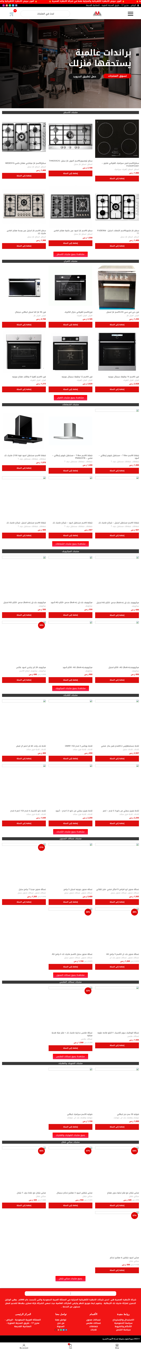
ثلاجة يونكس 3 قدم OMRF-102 (78, 746)
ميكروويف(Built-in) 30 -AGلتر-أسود (77, 667)
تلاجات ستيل (128, 749)
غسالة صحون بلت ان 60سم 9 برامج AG (122, 954)
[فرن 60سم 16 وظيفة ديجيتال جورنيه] (117, 352)
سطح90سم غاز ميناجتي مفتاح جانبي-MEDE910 (25, 163)
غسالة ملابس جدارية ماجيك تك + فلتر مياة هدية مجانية (72, 1034)
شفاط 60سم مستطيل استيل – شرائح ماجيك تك (118, 523)
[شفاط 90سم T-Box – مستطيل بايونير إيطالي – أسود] (117, 431)
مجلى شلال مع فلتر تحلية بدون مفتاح (123, 1193)
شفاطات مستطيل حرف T (121, 461)
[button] (117, 178)
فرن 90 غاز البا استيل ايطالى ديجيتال (30, 312)
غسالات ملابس (133, 1036)
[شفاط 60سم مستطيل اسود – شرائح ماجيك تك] (70, 498)
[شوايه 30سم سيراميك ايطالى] (70, 1090)
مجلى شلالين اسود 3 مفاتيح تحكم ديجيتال (74, 1193)
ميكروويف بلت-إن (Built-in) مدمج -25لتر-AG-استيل (118, 602)
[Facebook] (16, 5)
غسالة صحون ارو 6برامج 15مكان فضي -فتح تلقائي (117, 889)
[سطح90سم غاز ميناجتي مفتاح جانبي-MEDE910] (24, 139)
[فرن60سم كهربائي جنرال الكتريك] (70, 287)
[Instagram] (3, 5)
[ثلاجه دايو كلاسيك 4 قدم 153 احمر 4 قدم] (24, 786)
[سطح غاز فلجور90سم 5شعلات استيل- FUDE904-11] (117, 206)
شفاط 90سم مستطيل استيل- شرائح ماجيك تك (26, 523)
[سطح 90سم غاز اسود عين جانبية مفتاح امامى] (70, 206)
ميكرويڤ (135, 606)
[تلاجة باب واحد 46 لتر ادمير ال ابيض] (24, 721)
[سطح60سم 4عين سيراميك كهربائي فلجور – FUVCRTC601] (117, 139)
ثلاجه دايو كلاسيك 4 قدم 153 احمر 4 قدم (28, 811)
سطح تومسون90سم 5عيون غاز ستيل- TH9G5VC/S (70, 161)
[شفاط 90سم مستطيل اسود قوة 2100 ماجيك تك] (24, 431)
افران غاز (130, 315)
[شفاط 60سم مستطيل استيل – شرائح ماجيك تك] (117, 498)
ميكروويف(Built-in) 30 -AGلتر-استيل (124, 667)
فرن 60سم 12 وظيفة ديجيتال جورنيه (77, 377)
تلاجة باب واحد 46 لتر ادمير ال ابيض (31, 746)
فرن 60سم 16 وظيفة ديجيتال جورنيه (123, 377)
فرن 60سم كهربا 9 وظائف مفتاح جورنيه (29, 377)
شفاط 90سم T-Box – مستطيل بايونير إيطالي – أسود (119, 457)
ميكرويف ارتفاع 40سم (28, 671)
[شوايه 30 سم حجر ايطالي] (117, 1090)
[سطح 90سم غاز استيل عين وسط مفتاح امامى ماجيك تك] (24, 206)
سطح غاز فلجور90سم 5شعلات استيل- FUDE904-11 (118, 232)
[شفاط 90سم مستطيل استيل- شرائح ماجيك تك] (24, 498)
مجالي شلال (134, 1196)
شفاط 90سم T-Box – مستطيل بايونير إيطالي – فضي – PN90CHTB (72, 457)
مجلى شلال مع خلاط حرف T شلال (31, 1193)
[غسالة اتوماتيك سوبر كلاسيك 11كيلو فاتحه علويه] (117, 1008)
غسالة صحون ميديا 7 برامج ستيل (32, 889)
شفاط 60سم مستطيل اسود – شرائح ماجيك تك (72, 523)
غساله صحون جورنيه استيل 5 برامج (78, 889)
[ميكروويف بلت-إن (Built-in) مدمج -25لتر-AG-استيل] (117, 578)
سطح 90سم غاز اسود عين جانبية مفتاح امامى (73, 230)
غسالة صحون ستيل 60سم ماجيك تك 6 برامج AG (72, 954)
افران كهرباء (82, 315)
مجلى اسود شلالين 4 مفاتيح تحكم (124, 1258)
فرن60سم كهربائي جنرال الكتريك (78, 312)
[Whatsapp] (10, 5)
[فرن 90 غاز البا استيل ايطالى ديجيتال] (24, 287)
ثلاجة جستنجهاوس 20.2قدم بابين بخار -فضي (120, 746)
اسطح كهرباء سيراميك (123, 169)
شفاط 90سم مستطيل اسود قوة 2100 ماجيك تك (25, 455)
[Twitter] (13, 5)
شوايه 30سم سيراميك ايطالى (79, 1114)
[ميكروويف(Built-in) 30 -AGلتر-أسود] (70, 643)
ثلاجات (136, 749)
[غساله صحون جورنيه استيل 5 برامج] (70, 865)
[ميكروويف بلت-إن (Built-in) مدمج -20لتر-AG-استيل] (24, 578)
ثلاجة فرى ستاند (79, 749)
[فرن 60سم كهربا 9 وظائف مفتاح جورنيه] (24, 352)
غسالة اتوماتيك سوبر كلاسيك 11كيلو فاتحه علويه (118, 1033)
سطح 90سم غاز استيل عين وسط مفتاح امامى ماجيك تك (26, 232)
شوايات (116, 1118)
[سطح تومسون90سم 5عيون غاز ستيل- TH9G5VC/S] (70, 137)
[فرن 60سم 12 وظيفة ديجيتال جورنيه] (70, 352)
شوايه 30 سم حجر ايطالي (128, 1114)
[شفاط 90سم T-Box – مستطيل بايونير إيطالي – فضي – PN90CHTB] (70, 431)
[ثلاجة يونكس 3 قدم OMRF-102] (70, 721)
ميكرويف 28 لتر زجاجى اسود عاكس (31, 667)
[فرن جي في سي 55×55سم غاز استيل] (117, 287)
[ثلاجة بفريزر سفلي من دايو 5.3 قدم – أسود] (70, 786)
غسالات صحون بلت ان (118, 957)
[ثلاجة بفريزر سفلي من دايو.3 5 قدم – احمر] (117, 786)
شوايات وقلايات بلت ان (130, 1118)
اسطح (136, 169)
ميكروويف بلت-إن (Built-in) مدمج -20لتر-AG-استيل (24, 602)
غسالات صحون (133, 893)
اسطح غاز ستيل (80, 164)
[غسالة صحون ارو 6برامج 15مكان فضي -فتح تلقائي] (117, 865)
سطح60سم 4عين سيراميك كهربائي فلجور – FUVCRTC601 (120, 164)
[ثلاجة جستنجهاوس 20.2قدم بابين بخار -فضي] (117, 721)
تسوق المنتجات (117, 76)
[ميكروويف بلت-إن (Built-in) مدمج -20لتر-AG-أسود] (70, 578)
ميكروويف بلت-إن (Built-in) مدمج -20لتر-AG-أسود (71, 602)
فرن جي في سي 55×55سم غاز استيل (122, 312)
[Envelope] (7, 5)
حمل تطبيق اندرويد (84, 76)
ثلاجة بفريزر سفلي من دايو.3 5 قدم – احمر (121, 811)
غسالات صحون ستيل (119, 893)
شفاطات (135, 461)
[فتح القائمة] (130, 13)
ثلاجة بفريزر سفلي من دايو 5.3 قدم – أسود (73, 811)
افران (137, 315)
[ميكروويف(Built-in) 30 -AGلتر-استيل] (117, 643)
